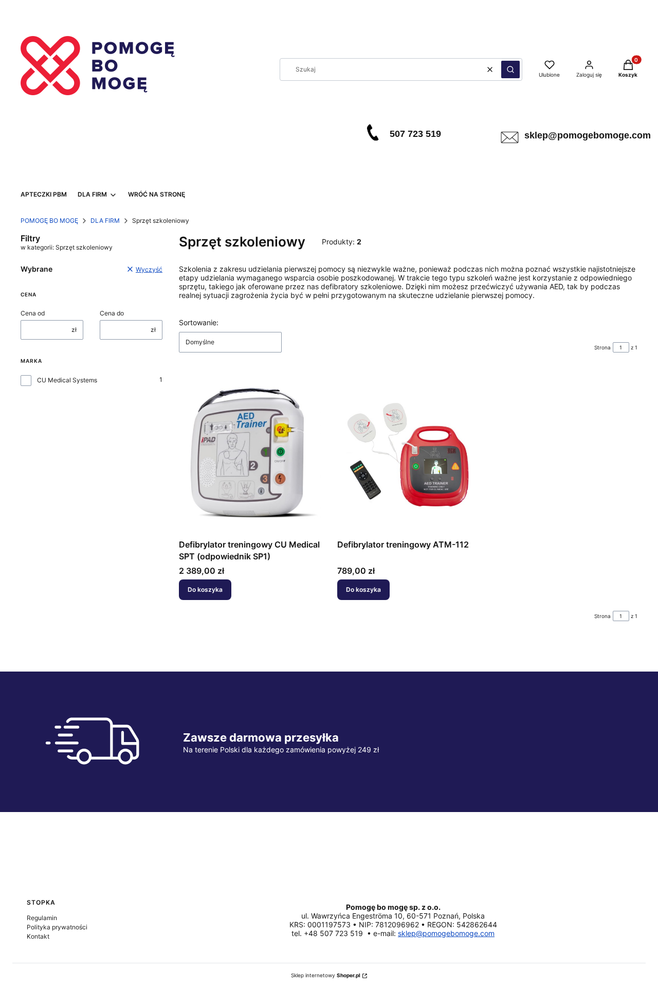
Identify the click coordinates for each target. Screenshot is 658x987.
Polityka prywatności (57, 927)
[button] (510, 69)
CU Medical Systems (67, 380)
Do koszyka (205, 589)
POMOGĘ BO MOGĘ (49, 220)
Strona (602, 347)
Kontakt (38, 936)
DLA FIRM (105, 220)
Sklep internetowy (325, 975)
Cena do (112, 313)
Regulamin (42, 918)
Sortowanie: (198, 322)
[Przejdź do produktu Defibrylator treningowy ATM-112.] (408, 453)
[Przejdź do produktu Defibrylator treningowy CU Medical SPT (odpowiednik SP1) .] (250, 453)
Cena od (33, 313)
